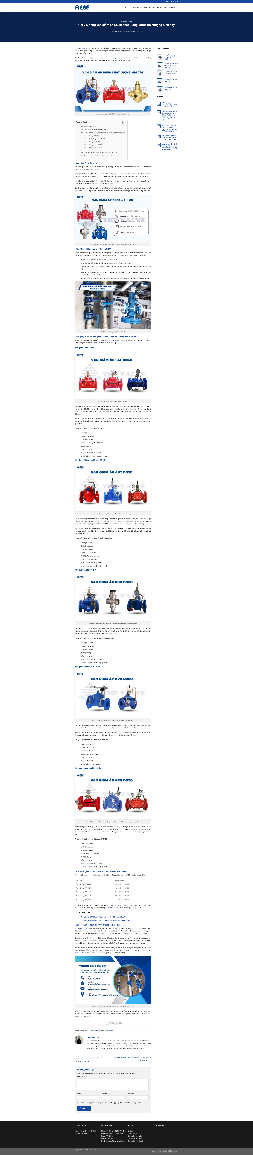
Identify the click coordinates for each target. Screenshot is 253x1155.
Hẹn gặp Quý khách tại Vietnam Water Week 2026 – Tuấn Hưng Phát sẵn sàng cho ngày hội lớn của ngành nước (170, 116)
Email (104, 1093)
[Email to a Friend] (113, 1023)
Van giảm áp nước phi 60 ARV (94, 147)
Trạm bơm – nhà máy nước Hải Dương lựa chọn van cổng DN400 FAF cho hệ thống (169, 128)
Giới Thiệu (128, 7)
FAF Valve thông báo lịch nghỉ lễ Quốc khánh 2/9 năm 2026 (170, 105)
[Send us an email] (173, 1)
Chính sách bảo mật (135, 1136)
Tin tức (159, 7)
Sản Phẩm (136, 7)
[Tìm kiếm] (167, 1)
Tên (79, 1093)
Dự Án (153, 7)
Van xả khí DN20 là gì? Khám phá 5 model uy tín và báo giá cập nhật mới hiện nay (169, 147)
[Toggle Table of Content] (123, 122)
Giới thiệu (131, 1131)
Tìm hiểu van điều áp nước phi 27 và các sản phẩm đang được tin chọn (106, 920)
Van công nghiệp (126, 21)
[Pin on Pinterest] (116, 1023)
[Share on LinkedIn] (120, 1023)
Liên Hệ (165, 7)
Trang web (130, 1093)
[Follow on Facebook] (169, 1)
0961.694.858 (112, 60)
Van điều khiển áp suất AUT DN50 (95, 139)
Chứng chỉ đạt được (135, 1133)
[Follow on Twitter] (171, 1)
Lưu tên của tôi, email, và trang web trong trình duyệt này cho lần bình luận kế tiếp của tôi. (111, 1103)
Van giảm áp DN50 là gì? (89, 126)
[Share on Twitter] (109, 1023)
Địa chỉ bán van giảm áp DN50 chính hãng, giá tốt (97, 156)
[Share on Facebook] (105, 1023)
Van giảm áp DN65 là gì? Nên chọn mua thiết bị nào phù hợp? (103, 917)
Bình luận (81, 1076)
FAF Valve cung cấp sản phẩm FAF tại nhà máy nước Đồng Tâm (169, 137)
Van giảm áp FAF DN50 (92, 136)
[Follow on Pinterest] (175, 1)
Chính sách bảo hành (135, 1139)
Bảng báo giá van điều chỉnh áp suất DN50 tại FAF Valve (99, 153)
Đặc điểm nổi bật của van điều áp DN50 (93, 129)
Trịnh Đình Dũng (137, 31)
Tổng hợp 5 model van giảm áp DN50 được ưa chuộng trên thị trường (103, 133)
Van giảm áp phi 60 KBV (93, 142)
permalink (110, 1030)
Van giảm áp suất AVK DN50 (94, 145)
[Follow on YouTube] (177, 1)
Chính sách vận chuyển (135, 1141)
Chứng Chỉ (146, 7)
